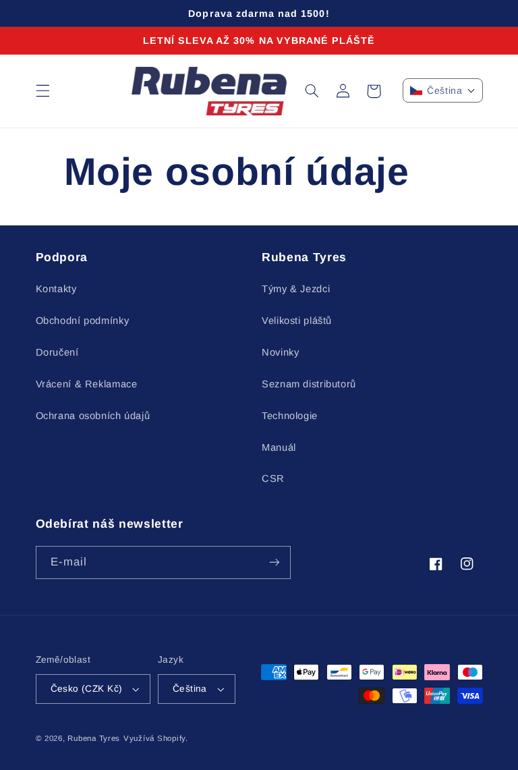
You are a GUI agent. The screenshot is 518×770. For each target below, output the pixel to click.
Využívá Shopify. (155, 738)
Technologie (290, 415)
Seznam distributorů (309, 384)
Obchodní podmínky (83, 320)
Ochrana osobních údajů (93, 415)
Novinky (280, 352)
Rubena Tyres (93, 738)
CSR (273, 478)
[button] (42, 91)
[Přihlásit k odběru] (273, 562)
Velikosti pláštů (297, 320)
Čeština (190, 689)
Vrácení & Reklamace (87, 384)
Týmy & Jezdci (296, 288)
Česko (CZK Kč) (87, 689)
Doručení (57, 352)
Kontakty (56, 288)
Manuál (279, 447)
